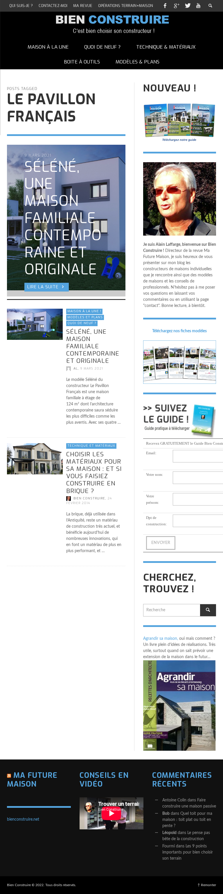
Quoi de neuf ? (81, 323)
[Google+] (176, 6)
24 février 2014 (89, 500)
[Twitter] (187, 6)
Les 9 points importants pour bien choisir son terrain (187, 852)
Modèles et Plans (85, 317)
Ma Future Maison (32, 780)
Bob (166, 814)
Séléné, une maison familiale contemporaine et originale (92, 346)
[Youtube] (198, 6)
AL (75, 368)
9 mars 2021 (91, 368)
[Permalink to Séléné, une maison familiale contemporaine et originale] (35, 324)
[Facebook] (164, 6)
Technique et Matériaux (91, 446)
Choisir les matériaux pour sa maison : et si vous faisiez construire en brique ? (94, 472)
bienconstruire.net (23, 819)
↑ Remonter (206, 885)
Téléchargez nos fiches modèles (179, 331)
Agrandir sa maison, (160, 639)
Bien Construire (89, 498)
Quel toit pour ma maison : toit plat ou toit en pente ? (187, 820)
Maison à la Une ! (84, 311)
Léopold (169, 833)
